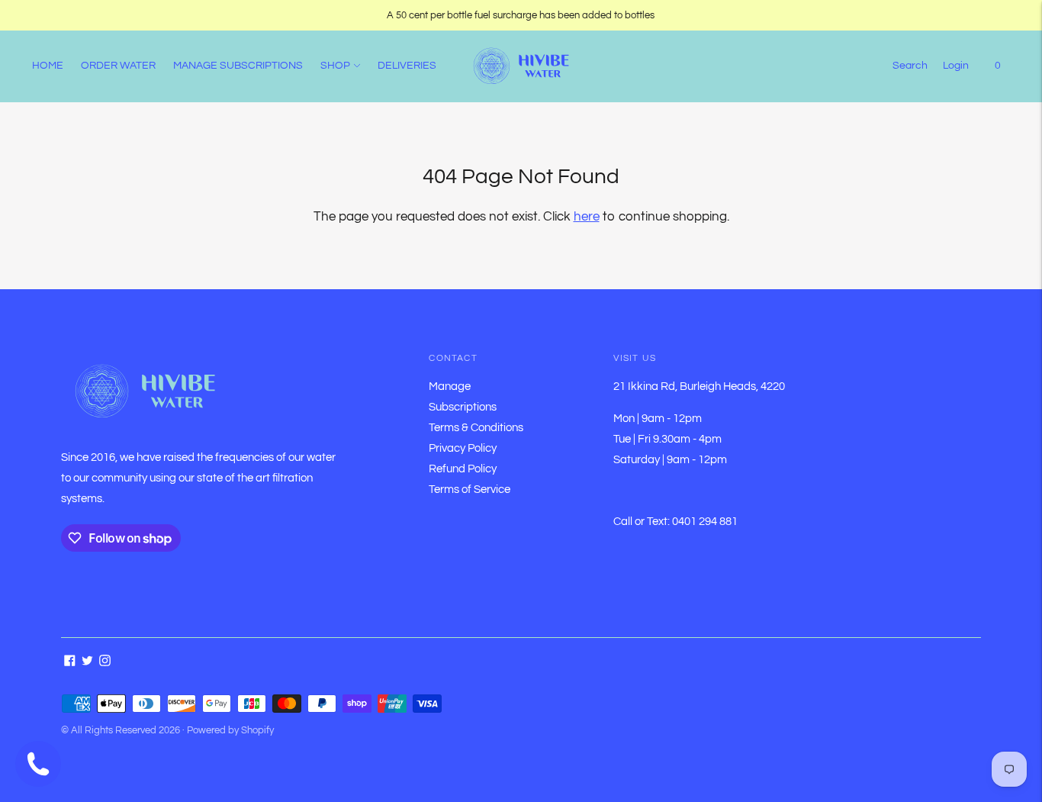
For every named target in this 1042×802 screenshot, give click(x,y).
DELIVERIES (407, 65)
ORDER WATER (118, 65)
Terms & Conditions (476, 427)
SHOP (335, 65)
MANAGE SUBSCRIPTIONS (238, 65)
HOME (47, 65)
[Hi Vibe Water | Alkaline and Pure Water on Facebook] (70, 662)
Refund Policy (463, 469)
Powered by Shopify (230, 730)
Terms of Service (469, 489)
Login (956, 65)
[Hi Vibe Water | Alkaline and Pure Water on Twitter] (87, 662)
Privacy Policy (463, 448)
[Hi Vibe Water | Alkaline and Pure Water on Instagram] (105, 662)
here (587, 217)
